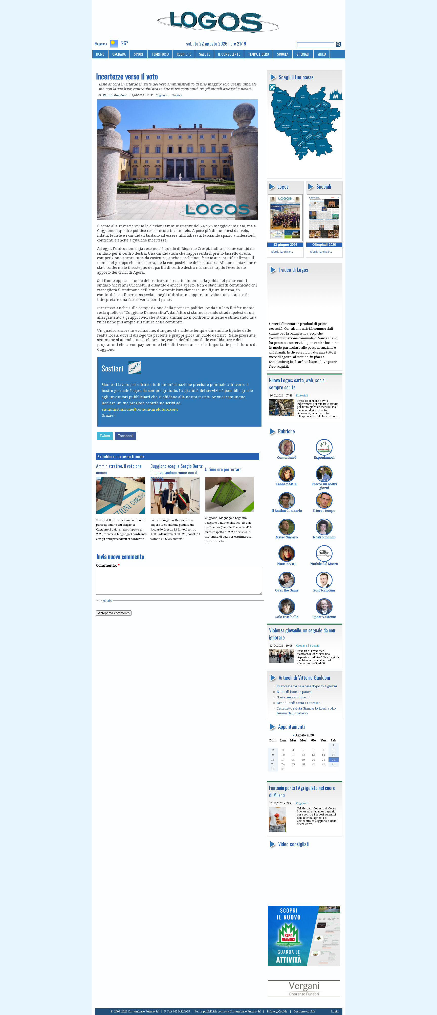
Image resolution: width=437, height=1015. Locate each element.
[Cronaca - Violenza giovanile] (281, 662)
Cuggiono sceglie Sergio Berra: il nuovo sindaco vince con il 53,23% (176, 472)
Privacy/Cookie (277, 1011)
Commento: (108, 565)
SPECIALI (302, 54)
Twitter (105, 436)
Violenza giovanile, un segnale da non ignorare (302, 634)
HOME (100, 54)
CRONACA (119, 54)
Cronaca (301, 645)
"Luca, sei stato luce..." (293, 697)
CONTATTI (103, 62)
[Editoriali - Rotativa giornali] (281, 415)
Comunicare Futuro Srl (245, 1011)
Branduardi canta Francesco (298, 703)
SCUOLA (282, 54)
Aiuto (107, 601)
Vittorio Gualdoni (114, 95)
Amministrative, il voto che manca (119, 469)
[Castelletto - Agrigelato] (277, 831)
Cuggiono (302, 803)
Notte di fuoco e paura (294, 692)
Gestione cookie (304, 1011)
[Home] (218, 20)
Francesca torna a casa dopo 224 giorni (307, 686)
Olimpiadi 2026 (324, 245)
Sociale (314, 645)
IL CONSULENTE (229, 54)
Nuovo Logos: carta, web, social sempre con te (297, 384)
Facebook (126, 436)
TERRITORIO (160, 54)
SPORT (139, 54)
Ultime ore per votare (223, 469)
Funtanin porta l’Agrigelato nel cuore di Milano (302, 791)
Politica (177, 95)
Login (335, 1011)
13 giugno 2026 (285, 245)
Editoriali (302, 395)
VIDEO (321, 54)
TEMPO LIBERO (258, 54)
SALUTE (204, 54)
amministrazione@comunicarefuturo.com (140, 409)
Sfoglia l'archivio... (282, 251)
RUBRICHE (184, 54)
